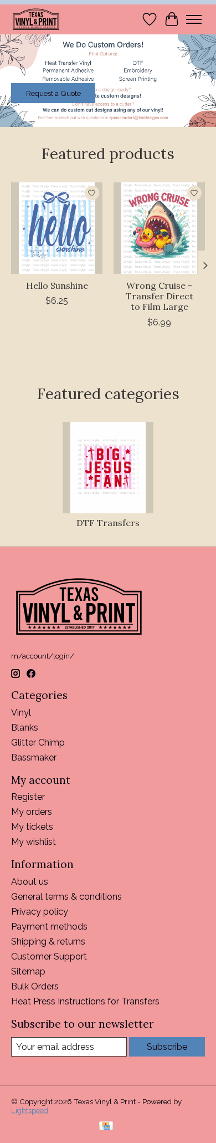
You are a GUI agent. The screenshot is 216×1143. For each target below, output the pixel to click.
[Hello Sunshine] (56, 228)
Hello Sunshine (57, 285)
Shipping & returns (48, 941)
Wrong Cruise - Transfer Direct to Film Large (159, 296)
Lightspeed (29, 1110)
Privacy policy (39, 911)
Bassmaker (33, 757)
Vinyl (21, 712)
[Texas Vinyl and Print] (36, 19)
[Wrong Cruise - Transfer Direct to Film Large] (159, 228)
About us (29, 881)
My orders (31, 812)
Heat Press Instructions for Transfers (85, 1001)
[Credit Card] (106, 1126)
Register (28, 797)
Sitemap (28, 971)
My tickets (32, 826)
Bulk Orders (35, 986)
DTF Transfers (108, 522)
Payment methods (49, 926)
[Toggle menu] (194, 19)
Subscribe (167, 1047)
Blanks (24, 727)
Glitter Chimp (38, 742)
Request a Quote (53, 93)
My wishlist (33, 841)
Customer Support (49, 956)
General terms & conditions (66, 896)
